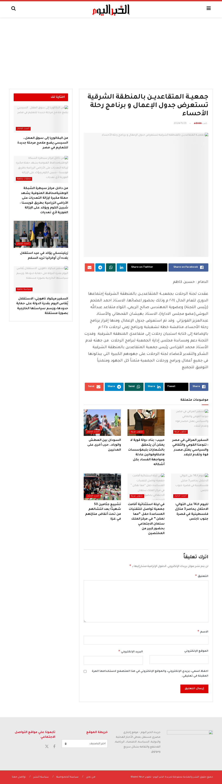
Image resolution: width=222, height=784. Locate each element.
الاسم (202, 631)
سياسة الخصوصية (67, 777)
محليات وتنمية (24, 179)
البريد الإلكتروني (130, 651)
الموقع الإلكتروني (196, 651)
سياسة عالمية (24, 289)
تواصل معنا (19, 777)
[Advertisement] (111, 50)
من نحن (90, 777)
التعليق (201, 576)
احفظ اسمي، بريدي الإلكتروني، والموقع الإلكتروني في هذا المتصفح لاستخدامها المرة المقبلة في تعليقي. (150, 674)
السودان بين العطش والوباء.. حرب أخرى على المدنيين (104, 445)
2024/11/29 (180, 123)
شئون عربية (180, 432)
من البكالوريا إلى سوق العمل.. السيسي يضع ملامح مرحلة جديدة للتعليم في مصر (42, 143)
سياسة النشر (41, 777)
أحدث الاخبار (93, 432)
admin (198, 123)
